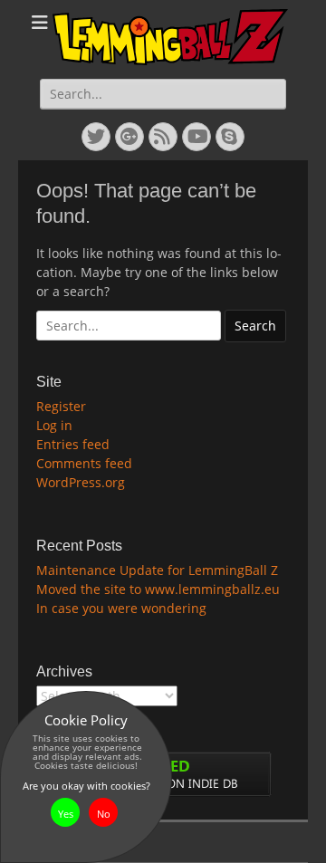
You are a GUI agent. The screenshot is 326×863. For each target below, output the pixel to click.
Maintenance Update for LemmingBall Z (157, 570)
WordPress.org (80, 482)
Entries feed (73, 444)
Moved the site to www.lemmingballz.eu (158, 589)
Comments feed (84, 463)
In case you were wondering (121, 608)
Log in (54, 425)
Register (61, 406)
